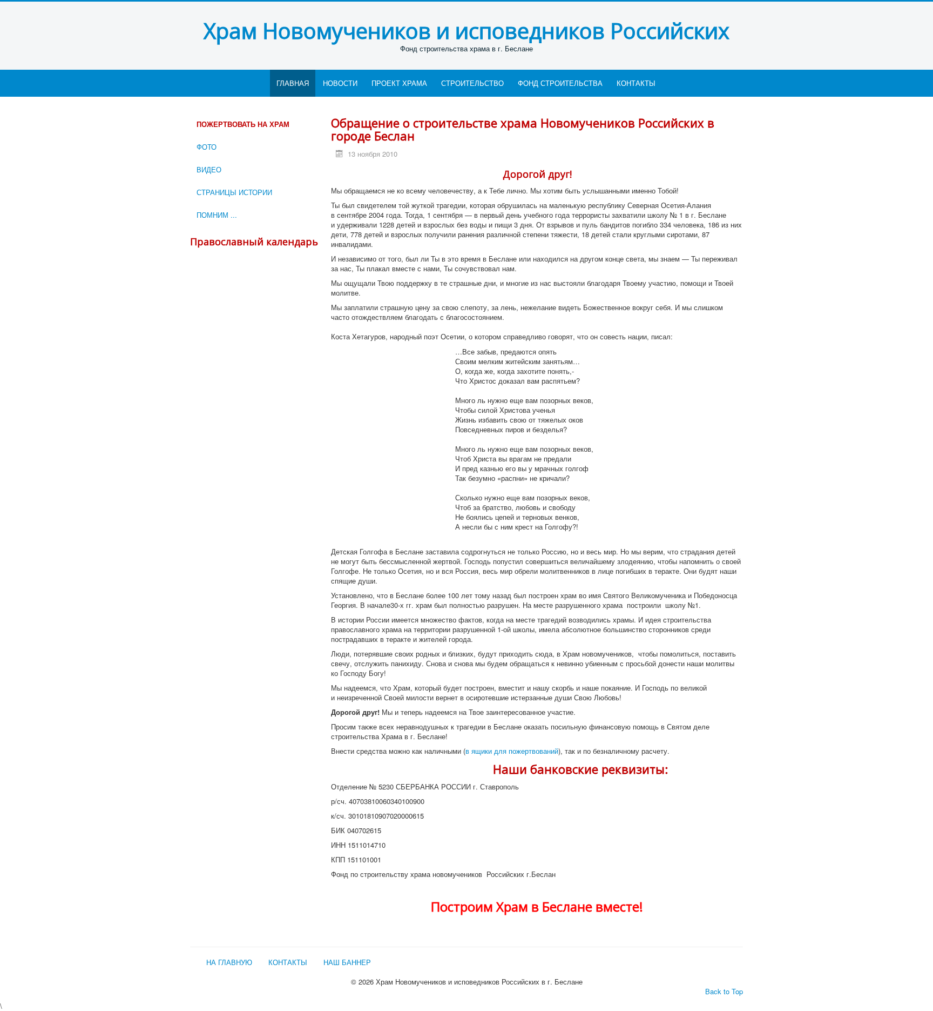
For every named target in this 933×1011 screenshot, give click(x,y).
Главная (292, 83)
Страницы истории (234, 192)
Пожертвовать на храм (243, 124)
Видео (209, 169)
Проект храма (399, 83)
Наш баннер (347, 962)
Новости (340, 83)
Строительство (472, 83)
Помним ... (217, 215)
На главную (229, 962)
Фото (207, 147)
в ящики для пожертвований (511, 751)
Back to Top (724, 991)
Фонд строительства (560, 83)
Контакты (636, 83)
